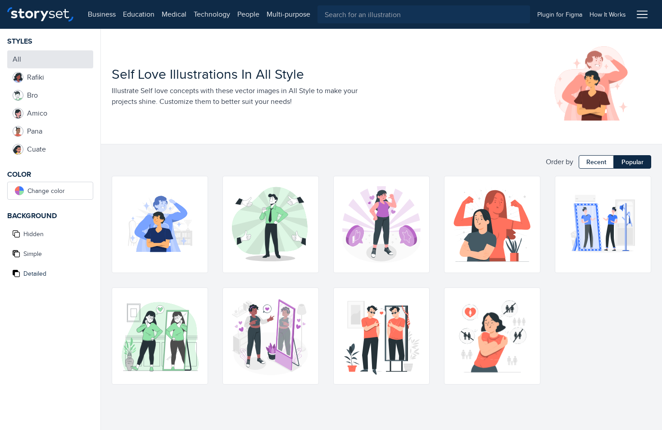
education (138, 14)
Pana (34, 131)
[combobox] (423, 14)
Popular (632, 161)
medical (174, 14)
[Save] (197, 219)
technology (212, 14)
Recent (596, 161)
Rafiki (35, 77)
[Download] (197, 203)
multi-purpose (288, 14)
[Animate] (197, 187)
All (17, 59)
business (102, 14)
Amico (37, 113)
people (248, 14)
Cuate (36, 149)
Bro (32, 95)
